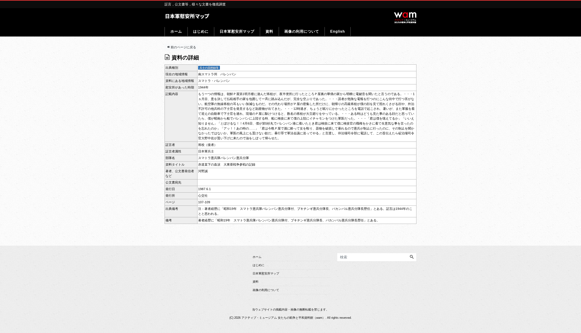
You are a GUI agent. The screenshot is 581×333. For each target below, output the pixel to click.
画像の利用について (301, 31)
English (337, 31)
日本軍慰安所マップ (237, 31)
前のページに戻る (183, 47)
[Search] (411, 257)
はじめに (201, 31)
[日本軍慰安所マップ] (187, 16)
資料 (269, 31)
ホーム (176, 31)
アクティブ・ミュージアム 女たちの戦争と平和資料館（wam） (283, 317)
